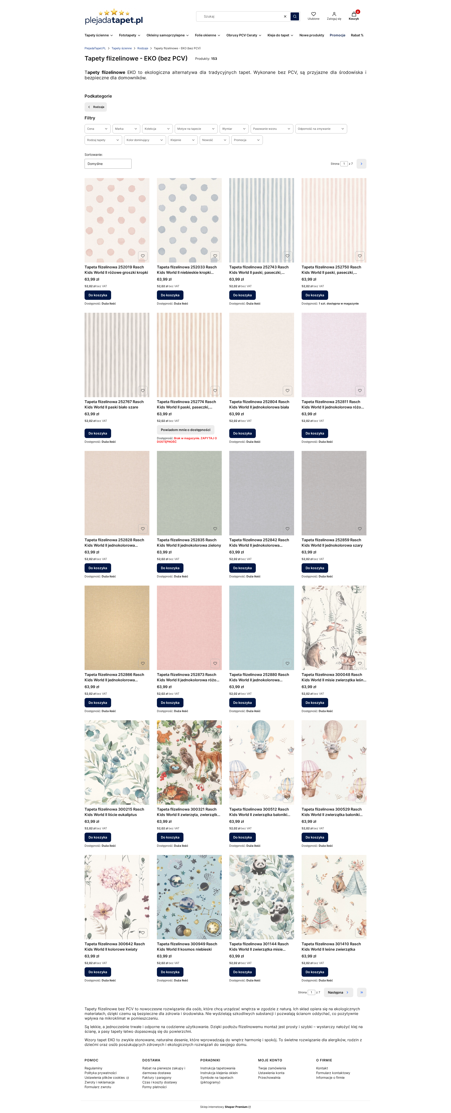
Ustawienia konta (271, 1073)
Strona (335, 163)
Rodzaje (142, 48)
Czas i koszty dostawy (159, 1082)
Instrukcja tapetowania (217, 1068)
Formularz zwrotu (98, 1087)
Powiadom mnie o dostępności (185, 430)
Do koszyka (98, 295)
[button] (295, 16)
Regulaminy (93, 1068)
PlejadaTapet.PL (95, 48)
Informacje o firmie (330, 1077)
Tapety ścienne (122, 48)
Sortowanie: (94, 154)
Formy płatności (154, 1087)
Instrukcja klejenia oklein (219, 1073)
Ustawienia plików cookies (105, 1077)
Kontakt (322, 1068)
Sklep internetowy (224, 1107)
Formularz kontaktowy (333, 1073)
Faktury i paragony (156, 1077)
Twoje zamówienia (272, 1068)
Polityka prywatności (101, 1073)
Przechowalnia (269, 1077)
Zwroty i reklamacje (100, 1082)
